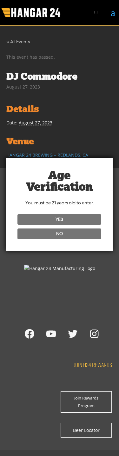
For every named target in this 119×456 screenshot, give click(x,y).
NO (59, 233)
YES (59, 219)
